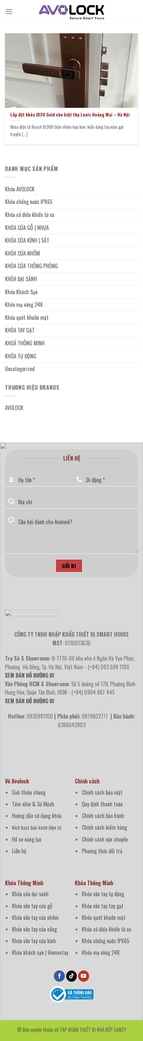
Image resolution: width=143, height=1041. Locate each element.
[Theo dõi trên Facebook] (59, 976)
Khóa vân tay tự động (103, 894)
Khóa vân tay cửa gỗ (32, 906)
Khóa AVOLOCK (20, 189)
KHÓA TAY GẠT (20, 330)
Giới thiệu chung (29, 792)
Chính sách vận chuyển (105, 839)
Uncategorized (20, 369)
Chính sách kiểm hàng (104, 827)
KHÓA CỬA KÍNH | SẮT (27, 240)
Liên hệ (19, 851)
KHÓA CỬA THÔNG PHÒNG (31, 266)
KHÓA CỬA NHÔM (22, 253)
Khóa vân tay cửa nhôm (35, 918)
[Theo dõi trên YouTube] (83, 976)
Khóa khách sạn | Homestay (40, 952)
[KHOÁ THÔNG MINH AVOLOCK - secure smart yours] (71, 11)
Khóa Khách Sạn (21, 292)
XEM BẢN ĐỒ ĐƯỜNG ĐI (29, 701)
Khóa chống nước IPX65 (29, 202)
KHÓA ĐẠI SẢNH (21, 279)
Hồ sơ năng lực (27, 839)
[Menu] (9, 11)
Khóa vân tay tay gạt (102, 906)
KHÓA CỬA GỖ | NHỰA (27, 228)
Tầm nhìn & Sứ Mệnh (33, 804)
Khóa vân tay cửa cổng (34, 929)
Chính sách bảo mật (102, 792)
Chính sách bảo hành (103, 816)
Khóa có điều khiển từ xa (29, 215)
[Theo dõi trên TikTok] (71, 976)
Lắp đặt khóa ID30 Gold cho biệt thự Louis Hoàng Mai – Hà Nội (70, 115)
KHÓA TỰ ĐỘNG (20, 356)
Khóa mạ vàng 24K (24, 305)
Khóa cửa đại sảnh (30, 894)
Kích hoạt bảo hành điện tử (36, 827)
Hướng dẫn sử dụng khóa (37, 816)
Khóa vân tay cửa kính (34, 941)
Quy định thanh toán (102, 804)
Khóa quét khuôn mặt (27, 317)
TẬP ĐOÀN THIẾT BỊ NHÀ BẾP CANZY (93, 1029)
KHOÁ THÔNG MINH (25, 343)
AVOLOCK (14, 408)
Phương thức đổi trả (102, 851)
